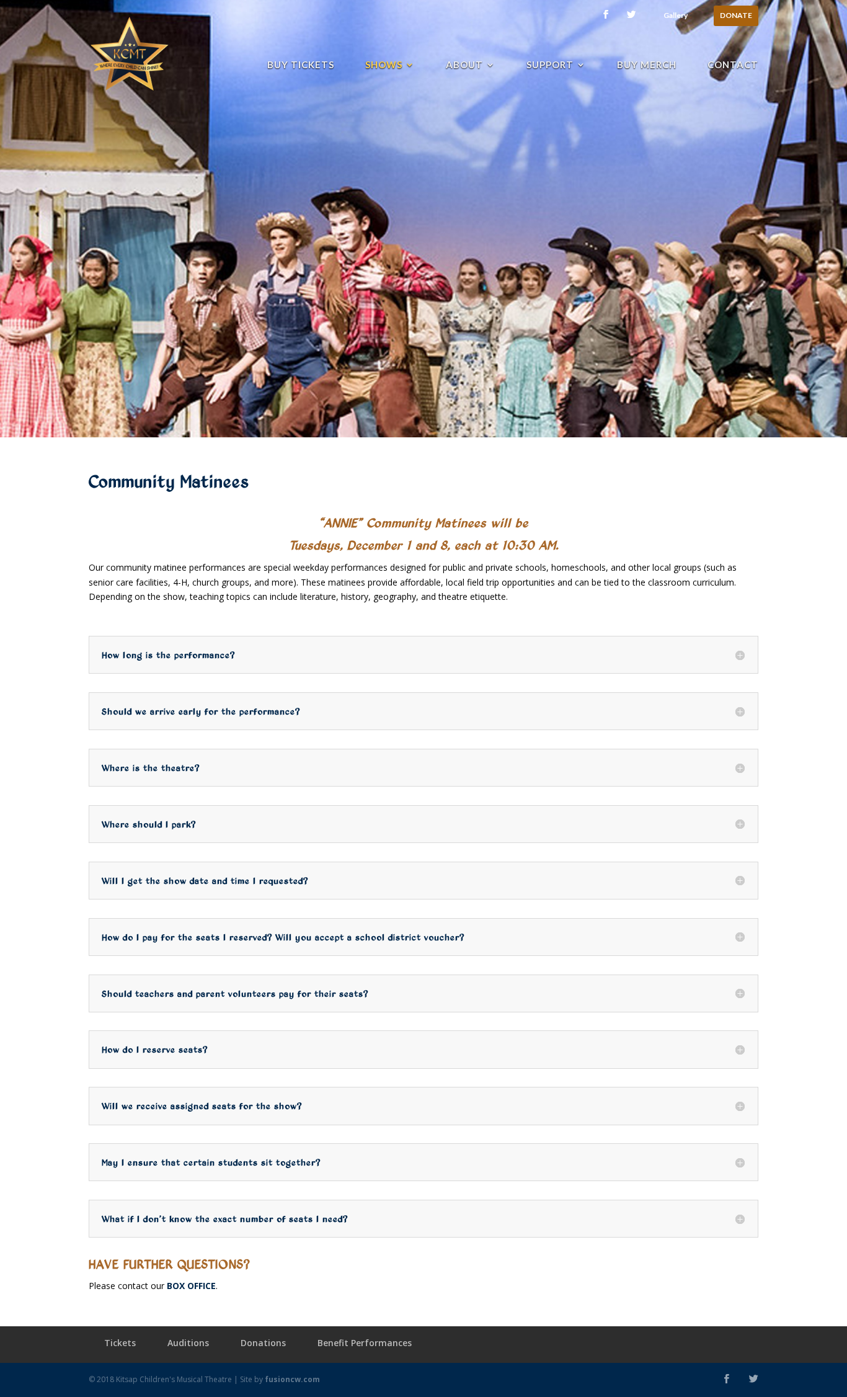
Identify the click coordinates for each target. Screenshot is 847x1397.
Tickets (120, 1343)
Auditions (188, 1343)
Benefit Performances (364, 1343)
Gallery (675, 16)
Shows (383, 65)
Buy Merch (646, 65)
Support (550, 65)
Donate (736, 16)
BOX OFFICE (191, 1286)
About (464, 65)
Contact (732, 65)
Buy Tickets (300, 65)
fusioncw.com (292, 1379)
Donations (263, 1343)
